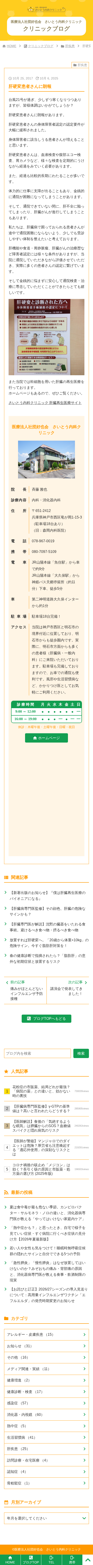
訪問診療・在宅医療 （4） (28, 1460)
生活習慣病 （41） (22, 1437)
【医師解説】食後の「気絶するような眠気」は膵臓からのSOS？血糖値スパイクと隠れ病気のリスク (50, 1125)
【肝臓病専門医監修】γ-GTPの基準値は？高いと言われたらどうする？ (50, 1108)
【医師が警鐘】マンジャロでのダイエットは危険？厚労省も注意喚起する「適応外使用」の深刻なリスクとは (50, 1147)
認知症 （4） (17, 1471)
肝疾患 (70, 46)
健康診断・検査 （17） (25, 1392)
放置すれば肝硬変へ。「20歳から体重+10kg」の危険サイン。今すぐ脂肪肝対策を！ (49, 943)
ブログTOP (31, 1562)
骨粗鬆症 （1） (19, 1483)
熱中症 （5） (17, 1426)
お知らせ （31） (20, 1346)
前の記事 (26, 990)
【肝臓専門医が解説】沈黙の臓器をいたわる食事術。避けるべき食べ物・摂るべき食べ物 (48, 927)
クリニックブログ (40, 46)
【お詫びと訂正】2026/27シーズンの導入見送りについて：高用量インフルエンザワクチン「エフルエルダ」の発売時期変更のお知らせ (49, 1295)
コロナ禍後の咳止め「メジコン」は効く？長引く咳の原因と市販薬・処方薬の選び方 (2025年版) (50, 1169)
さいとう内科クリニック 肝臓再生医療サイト (45, 403)
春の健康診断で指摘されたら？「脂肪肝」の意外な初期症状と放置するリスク (48, 958)
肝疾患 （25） (18, 1449)
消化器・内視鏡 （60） (25, 1414)
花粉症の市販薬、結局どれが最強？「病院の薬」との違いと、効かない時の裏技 (50, 1091)
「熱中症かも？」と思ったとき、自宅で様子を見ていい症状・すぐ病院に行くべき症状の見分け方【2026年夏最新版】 (48, 1233)
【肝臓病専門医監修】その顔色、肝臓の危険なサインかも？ (48, 911)
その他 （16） (18, 1357)
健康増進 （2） (19, 1380)
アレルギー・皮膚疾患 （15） (31, 1334)
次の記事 (66, 988)
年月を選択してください (27, 1518)
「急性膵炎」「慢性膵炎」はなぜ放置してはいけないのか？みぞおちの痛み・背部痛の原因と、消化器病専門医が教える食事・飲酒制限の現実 (48, 1271)
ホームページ (49, 738)
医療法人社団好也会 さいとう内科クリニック (47, 1549)
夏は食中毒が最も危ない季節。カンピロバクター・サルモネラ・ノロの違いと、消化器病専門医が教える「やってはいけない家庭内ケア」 (48, 1213)
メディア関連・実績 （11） (29, 1369)
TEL (51, 1562)
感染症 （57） (18, 1403)
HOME (11, 46)
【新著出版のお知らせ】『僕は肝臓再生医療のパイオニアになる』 (48, 896)
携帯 (72, 1562)
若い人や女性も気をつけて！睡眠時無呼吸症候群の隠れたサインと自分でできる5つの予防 (48, 1251)
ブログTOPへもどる (49, 1018)
